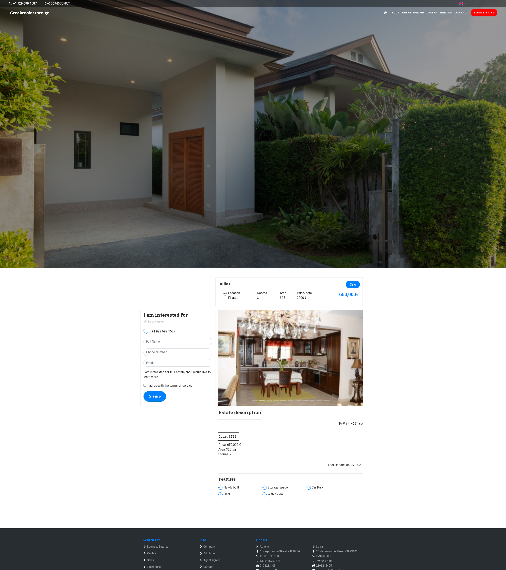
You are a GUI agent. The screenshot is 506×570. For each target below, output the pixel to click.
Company (209, 546)
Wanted (446, 12)
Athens (264, 546)
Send (156, 396)
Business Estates (157, 546)
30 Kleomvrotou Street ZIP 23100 (337, 551)
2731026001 (324, 556)
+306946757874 (58, 3)
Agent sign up (413, 12)
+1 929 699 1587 (25, 3)
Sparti (320, 546)
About (394, 12)
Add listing (485, 12)
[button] (229, 358)
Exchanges (154, 566)
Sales (150, 560)
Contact (461, 12)
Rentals (152, 553)
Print (345, 423)
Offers (432, 12)
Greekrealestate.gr (29, 12)
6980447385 (324, 560)
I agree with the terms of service (170, 385)
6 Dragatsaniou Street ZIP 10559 (280, 551)
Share (358, 423)
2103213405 (268, 565)
